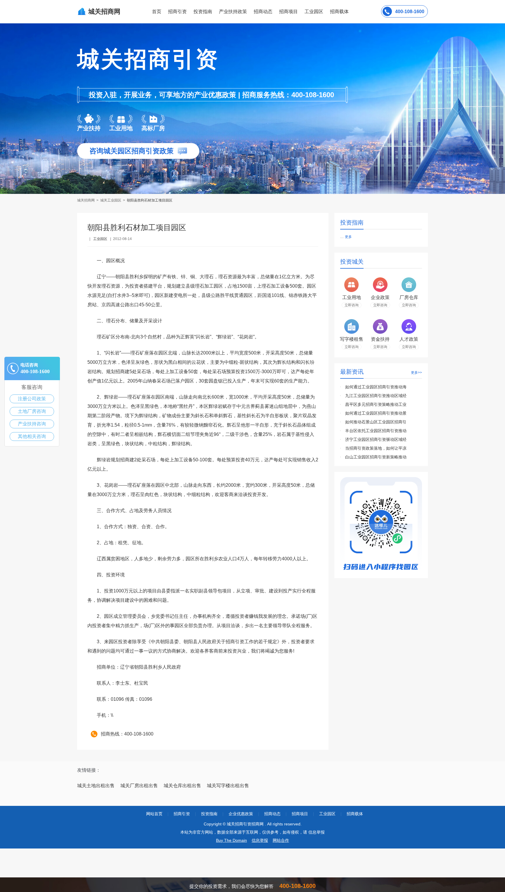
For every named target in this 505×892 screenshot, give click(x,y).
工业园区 (314, 11)
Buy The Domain (231, 840)
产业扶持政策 (233, 11)
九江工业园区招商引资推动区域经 (376, 395)
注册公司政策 (32, 398)
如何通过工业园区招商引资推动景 (376, 413)
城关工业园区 (110, 200)
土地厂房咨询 (32, 411)
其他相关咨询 (32, 436)
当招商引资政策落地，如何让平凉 (376, 448)
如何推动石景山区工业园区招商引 (376, 422)
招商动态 (263, 11)
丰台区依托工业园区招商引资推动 (376, 430)
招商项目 (288, 11)
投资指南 (202, 11)
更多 (348, 237)
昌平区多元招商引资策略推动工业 (376, 404)
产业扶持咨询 (32, 423)
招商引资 (177, 11)
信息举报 (260, 840)
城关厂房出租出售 (139, 785)
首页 (156, 11)
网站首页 (154, 813)
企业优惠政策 (241, 813)
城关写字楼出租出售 (228, 785)
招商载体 (355, 813)
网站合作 (281, 840)
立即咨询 (352, 305)
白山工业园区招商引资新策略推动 (376, 457)
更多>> (416, 373)
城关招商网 (86, 200)
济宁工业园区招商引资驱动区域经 (376, 439)
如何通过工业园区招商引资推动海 (376, 387)
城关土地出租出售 (96, 785)
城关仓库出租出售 (182, 785)
